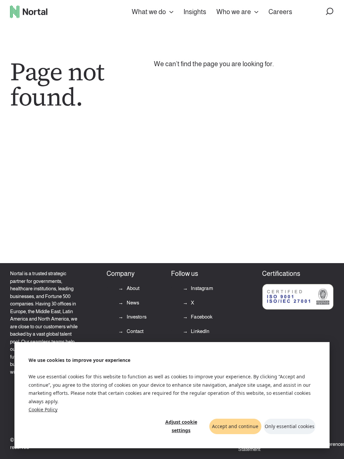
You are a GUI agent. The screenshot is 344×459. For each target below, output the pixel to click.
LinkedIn (199, 331)
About (132, 288)
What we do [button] (149, 11)
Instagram (201, 288)
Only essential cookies (289, 426)
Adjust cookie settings (181, 426)
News (132, 302)
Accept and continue (235, 426)
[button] (330, 12)
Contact (134, 331)
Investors (135, 317)
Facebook (201, 317)
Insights (194, 11)
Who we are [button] (233, 11)
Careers (280, 11)
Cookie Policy (43, 409)
